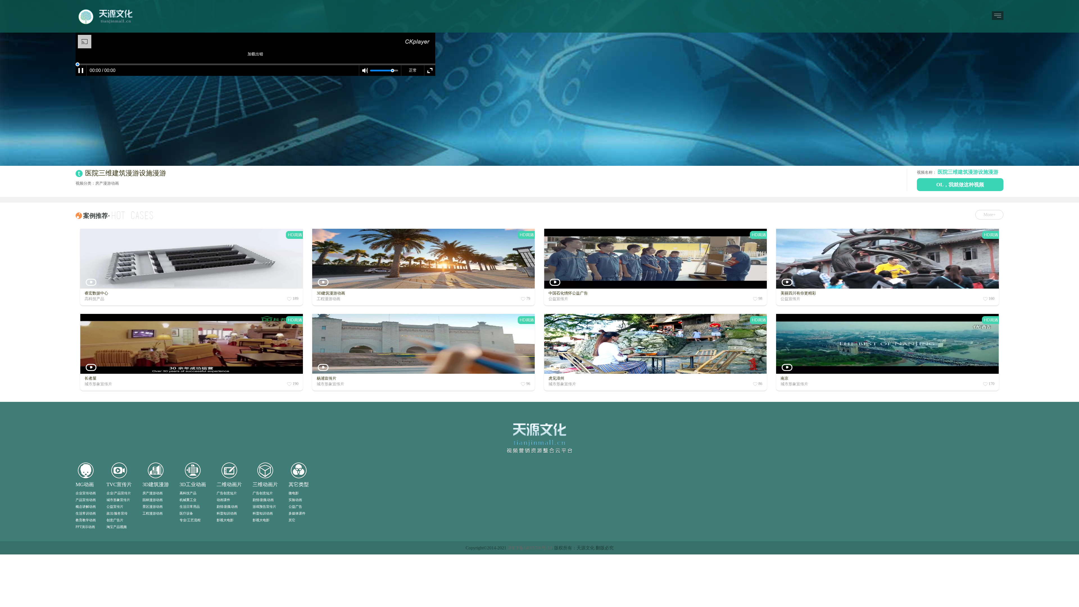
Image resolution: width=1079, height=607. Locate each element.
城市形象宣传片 (118, 585)
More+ (989, 214)
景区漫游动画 (152, 592)
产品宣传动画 (86, 585)
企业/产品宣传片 (118, 578)
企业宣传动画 (86, 578)
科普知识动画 (227, 599)
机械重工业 (188, 585)
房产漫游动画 (152, 578)
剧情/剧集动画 (227, 592)
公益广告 (295, 592)
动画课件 (223, 585)
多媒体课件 (297, 599)
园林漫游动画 (152, 585)
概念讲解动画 (86, 592)
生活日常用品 (190, 592)
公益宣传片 (114, 592)
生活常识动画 (86, 599)
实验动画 (295, 585)
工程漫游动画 (152, 599)
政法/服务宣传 (117, 599)
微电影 (294, 578)
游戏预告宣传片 (264, 592)
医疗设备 (186, 599)
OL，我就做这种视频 (960, 184)
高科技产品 (188, 578)
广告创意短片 (227, 578)
